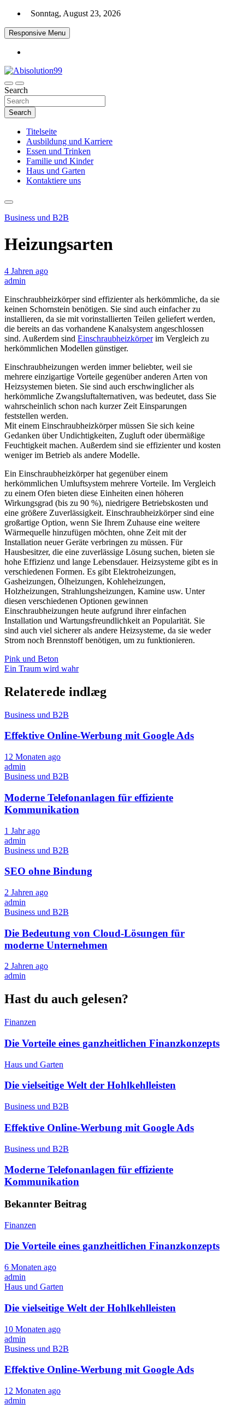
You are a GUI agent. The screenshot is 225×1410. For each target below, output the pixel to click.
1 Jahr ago (22, 830)
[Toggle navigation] (8, 83)
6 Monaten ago (30, 1267)
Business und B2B (36, 217)
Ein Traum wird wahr (41, 668)
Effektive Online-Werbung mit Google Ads (99, 735)
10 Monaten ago (32, 1329)
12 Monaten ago (32, 756)
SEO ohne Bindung (48, 871)
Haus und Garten (55, 170)
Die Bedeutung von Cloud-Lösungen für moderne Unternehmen (94, 939)
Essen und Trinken (58, 151)
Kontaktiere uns (53, 180)
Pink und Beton (31, 658)
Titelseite (41, 131)
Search (16, 90)
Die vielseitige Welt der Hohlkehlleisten (90, 1085)
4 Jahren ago (26, 271)
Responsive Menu (37, 33)
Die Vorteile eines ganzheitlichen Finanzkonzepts (112, 1043)
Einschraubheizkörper (115, 338)
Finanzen (20, 1022)
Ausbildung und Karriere (69, 141)
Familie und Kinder (59, 161)
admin (15, 280)
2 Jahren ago (26, 892)
